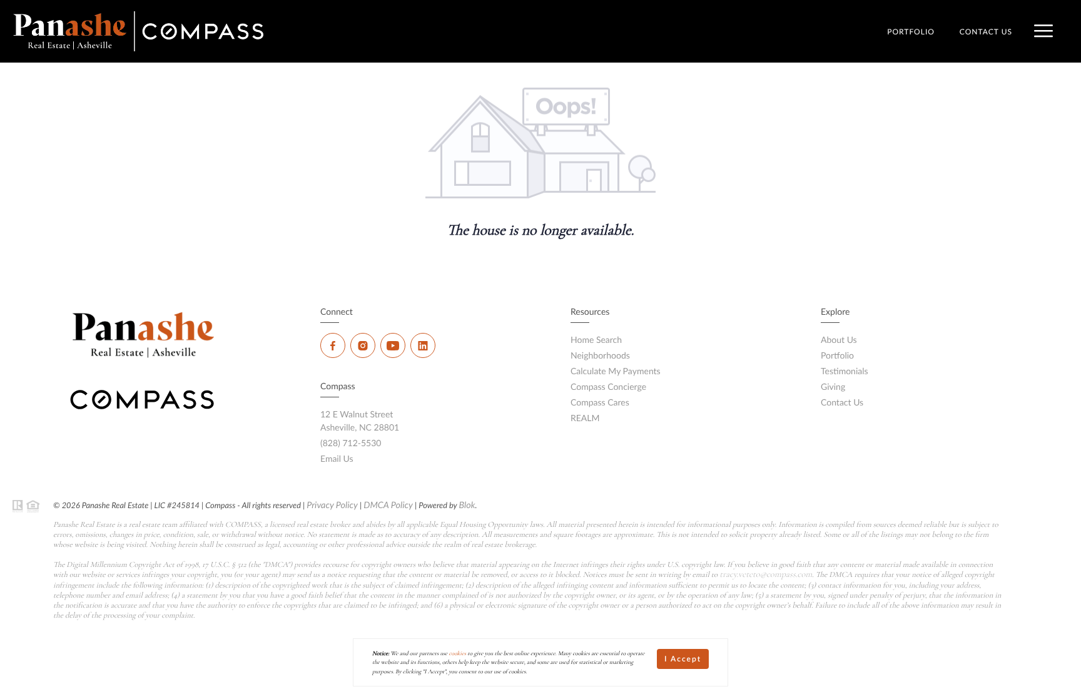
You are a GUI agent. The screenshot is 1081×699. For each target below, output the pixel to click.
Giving (833, 386)
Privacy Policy (332, 505)
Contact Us (842, 402)
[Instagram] (362, 345)
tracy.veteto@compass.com (765, 574)
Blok (467, 505)
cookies (458, 653)
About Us (839, 339)
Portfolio (837, 355)
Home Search (596, 339)
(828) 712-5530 (350, 442)
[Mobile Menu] (1043, 31)
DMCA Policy (388, 505)
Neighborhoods (600, 355)
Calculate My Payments (616, 370)
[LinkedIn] (422, 345)
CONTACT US (986, 31)
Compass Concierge (608, 386)
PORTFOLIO (911, 31)
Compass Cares (600, 402)
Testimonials (844, 370)
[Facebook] (332, 345)
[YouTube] (392, 345)
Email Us (336, 458)
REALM (585, 417)
